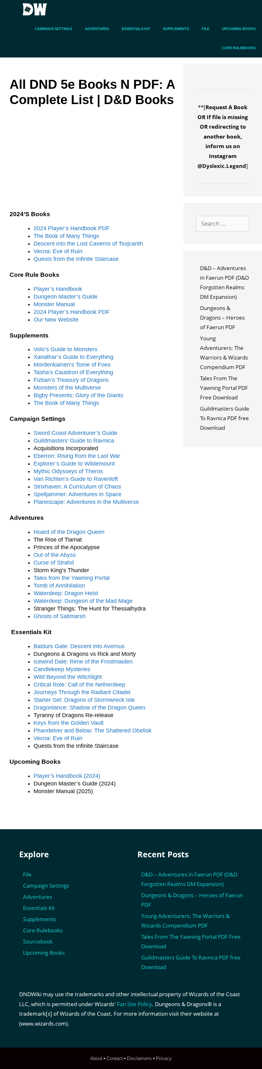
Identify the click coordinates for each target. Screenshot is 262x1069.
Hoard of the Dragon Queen (69, 532)
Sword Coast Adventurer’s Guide (75, 433)
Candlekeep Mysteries (62, 669)
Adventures (97, 29)
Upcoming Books (239, 29)
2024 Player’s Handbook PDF (72, 228)
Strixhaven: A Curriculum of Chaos (77, 486)
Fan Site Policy (134, 1004)
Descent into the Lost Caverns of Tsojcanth (88, 243)
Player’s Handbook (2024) (67, 776)
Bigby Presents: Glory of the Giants (78, 395)
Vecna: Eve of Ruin (58, 251)
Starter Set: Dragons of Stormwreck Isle (84, 700)
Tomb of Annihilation (59, 585)
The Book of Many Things (66, 236)
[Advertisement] (92, 163)
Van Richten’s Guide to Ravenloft (76, 479)
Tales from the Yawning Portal (72, 578)
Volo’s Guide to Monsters (65, 349)
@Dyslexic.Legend (221, 166)
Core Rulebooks (239, 48)
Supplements (176, 29)
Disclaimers (139, 1058)
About (96, 1058)
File (205, 29)
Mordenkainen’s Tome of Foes (72, 364)
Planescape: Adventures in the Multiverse (86, 502)
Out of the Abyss (55, 555)
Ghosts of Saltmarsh (60, 616)
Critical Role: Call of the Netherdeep (79, 684)
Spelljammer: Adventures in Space (77, 494)
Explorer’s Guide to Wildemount (74, 463)
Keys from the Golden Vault (69, 723)
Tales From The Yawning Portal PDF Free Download (224, 388)
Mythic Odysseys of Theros (68, 471)
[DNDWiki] (36, 9)
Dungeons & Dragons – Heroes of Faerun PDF (222, 317)
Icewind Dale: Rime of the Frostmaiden (83, 661)
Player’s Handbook (58, 289)
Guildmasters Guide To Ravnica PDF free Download (224, 418)
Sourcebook (38, 941)
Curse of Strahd (54, 562)
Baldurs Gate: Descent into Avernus (79, 646)
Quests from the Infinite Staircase (76, 259)
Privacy (164, 1058)
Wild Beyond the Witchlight (68, 677)
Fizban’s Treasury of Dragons (71, 380)
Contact (114, 1058)
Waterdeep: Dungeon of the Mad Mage (83, 601)
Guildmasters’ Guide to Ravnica (74, 440)
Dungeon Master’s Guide (65, 296)
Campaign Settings (53, 29)
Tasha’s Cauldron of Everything (73, 372)
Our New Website (56, 319)
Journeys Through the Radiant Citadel (82, 692)
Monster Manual (54, 304)
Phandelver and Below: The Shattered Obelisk (92, 730)
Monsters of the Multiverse (67, 387)
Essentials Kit (136, 29)
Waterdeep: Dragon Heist (66, 593)
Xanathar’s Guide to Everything (73, 357)
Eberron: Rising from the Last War (77, 456)
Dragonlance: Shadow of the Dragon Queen (89, 707)
